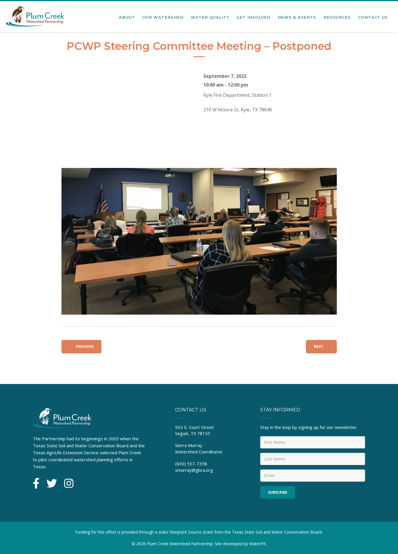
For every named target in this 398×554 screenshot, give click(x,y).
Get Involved (253, 17)
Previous (84, 346)
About (127, 17)
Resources (337, 17)
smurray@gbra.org (194, 470)
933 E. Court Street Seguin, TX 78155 (194, 430)
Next (318, 346)
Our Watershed (163, 17)
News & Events (297, 17)
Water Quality (210, 17)
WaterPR (257, 543)
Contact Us (373, 17)
